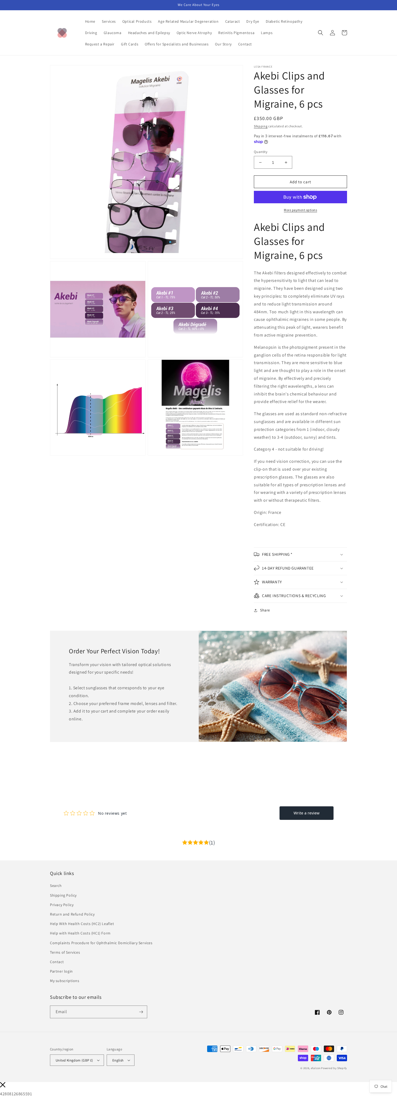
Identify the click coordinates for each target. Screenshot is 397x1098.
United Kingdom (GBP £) (74, 1060)
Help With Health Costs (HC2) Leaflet (82, 923)
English (118, 1060)
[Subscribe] (141, 1012)
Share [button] (265, 610)
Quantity (260, 151)
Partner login (61, 971)
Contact (57, 961)
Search (56, 885)
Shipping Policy (63, 895)
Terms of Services (65, 952)
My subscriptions (64, 980)
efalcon (316, 1068)
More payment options (300, 210)
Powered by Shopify (334, 1068)
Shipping (261, 126)
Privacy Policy (61, 904)
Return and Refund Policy (72, 914)
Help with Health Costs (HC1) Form (80, 933)
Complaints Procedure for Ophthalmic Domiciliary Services (101, 942)
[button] (321, 33)
